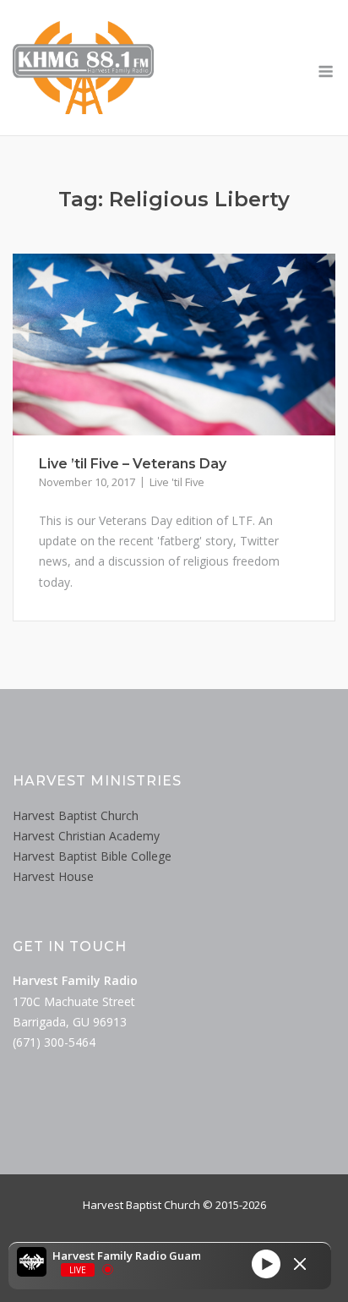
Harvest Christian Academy (86, 836)
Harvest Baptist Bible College (92, 856)
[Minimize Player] (300, 1264)
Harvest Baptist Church (76, 815)
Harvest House (53, 876)
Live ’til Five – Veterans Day (132, 464)
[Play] (266, 1264)
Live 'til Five (177, 482)
